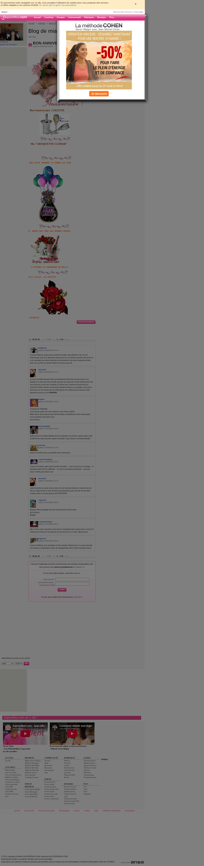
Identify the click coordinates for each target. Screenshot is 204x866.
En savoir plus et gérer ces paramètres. (58, 5)
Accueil (37, 17)
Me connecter (127, 12)
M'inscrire (116, 12)
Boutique (101, 17)
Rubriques (89, 17)
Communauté (74, 17)
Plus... (112, 17)
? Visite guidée (138, 12)
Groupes (61, 17)
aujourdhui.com (15, 17)
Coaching (48, 17)
